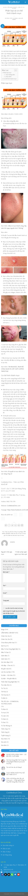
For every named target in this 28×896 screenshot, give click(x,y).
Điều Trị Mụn (7, 852)
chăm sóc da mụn (12, 535)
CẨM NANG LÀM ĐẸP (12, 7)
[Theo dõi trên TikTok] (5, 874)
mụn (18, 535)
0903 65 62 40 (8, 870)
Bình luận (6, 572)
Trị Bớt (3, 698)
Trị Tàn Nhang (5, 726)
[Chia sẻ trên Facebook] (9, 525)
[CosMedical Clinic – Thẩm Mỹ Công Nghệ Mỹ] (14, 2)
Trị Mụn (3, 709)
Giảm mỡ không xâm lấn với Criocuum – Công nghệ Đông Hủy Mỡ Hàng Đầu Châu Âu (15, 780)
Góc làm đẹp (5, 662)
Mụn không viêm (10, 74)
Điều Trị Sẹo (5, 652)
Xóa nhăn (4, 739)
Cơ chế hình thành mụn (10, 79)
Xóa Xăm (4, 745)
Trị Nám (3, 719)
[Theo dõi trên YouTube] (18, 874)
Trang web (6, 600)
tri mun (22, 535)
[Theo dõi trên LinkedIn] (15, 874)
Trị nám (3, 716)
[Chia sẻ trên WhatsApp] (5, 525)
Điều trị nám (7, 849)
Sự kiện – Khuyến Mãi (7, 678)
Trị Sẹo (3, 722)
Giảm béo (4, 659)
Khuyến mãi (5, 669)
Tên (4, 585)
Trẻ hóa (3, 692)
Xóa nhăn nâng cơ (8, 845)
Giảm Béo (4, 656)
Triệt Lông (4, 729)
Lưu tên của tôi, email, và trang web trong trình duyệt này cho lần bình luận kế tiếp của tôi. (14, 610)
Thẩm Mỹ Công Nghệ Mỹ (9, 682)
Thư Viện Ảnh (5, 685)
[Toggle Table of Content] (15, 70)
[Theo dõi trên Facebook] (2, 874)
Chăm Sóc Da (21, 7)
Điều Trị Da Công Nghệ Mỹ (9, 649)
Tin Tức (3, 688)
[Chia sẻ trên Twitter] (12, 525)
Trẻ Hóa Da (4, 695)
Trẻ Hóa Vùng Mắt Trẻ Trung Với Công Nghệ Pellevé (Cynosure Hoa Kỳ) (16, 761)
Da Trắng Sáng (7, 855)
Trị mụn (14, 8)
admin (14, 19)
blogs (5, 7)
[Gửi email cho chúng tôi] (8, 874)
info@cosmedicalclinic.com (12, 872)
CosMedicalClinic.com (13, 506)
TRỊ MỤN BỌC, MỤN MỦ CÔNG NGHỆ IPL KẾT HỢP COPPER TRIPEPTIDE (12, 369)
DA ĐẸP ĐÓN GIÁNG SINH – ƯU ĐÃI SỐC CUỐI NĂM (16, 755)
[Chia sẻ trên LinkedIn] (22, 525)
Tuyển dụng (5, 735)
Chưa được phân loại (7, 642)
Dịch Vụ (3, 646)
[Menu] (25, 2)
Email (5, 593)
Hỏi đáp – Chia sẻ (6, 665)
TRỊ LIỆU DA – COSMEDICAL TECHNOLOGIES (10, 702)
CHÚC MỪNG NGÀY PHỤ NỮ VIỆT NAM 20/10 (15, 773)
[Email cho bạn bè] (15, 525)
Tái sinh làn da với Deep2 (14, 767)
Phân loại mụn (7, 72)
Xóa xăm (3, 742)
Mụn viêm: (9, 76)
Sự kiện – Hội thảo (7, 675)
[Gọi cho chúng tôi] (12, 874)
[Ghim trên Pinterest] (18, 525)
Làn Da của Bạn (6, 672)
